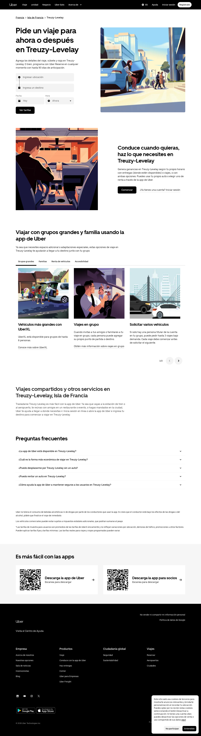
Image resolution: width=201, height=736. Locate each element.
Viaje (24, 5)
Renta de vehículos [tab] (61, 261)
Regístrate (184, 5)
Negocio (46, 5)
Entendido (189, 728)
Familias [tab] (43, 261)
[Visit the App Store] (45, 710)
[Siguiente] (178, 361)
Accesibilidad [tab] (81, 261)
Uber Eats (59, 5)
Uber (13, 5)
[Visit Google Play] (25, 711)
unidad (34, 5)
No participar (172, 728)
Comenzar (127, 189)
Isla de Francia (35, 17)
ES (146, 5)
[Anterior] (169, 361)
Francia (20, 17)
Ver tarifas (25, 110)
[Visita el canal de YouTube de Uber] (24, 696)
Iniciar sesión (168, 5)
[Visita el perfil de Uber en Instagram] (31, 696)
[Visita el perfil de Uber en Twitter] (38, 696)
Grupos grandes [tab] (26, 261)
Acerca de (73, 5)
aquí (183, 720)
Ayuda (155, 5)
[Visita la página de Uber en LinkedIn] (17, 696)
